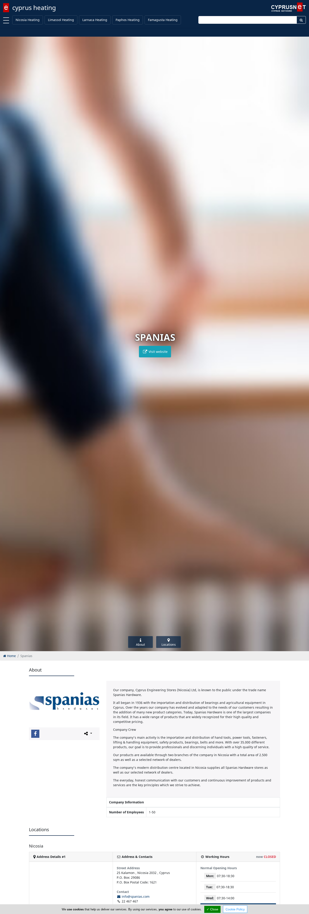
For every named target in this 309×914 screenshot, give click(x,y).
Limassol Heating (61, 19)
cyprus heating (34, 7)
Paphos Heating (128, 19)
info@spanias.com (135, 896)
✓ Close (212, 909)
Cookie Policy (235, 909)
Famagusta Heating (163, 19)
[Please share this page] (88, 733)
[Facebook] (35, 734)
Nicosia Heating (28, 19)
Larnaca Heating (94, 19)
